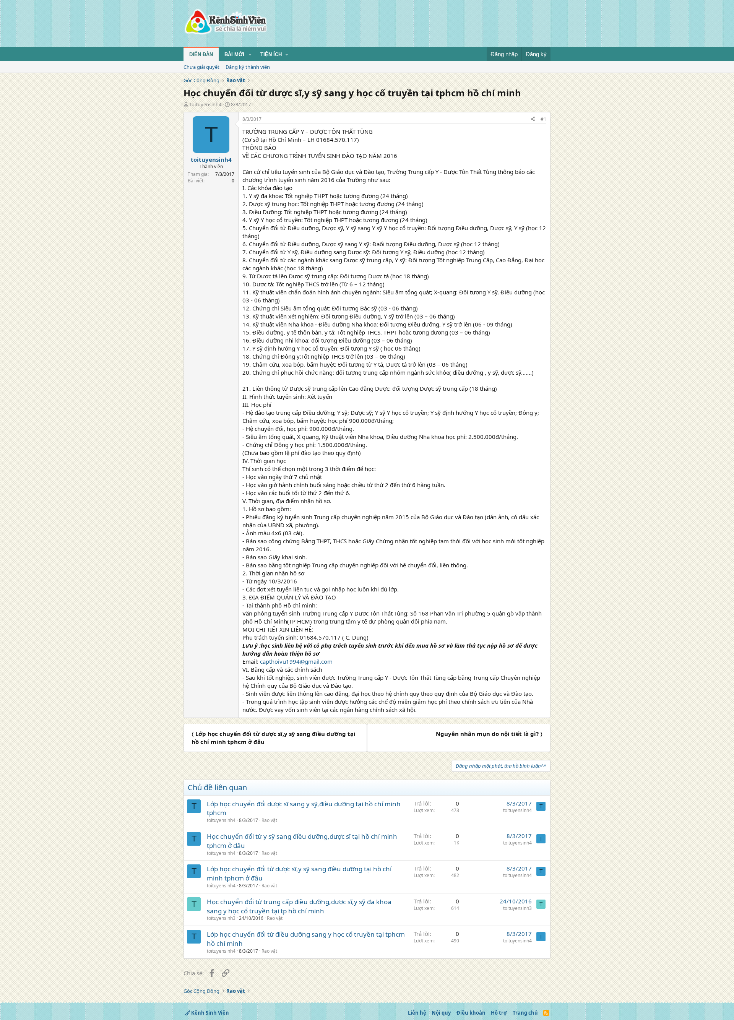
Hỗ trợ (499, 1012)
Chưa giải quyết (201, 66)
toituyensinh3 (221, 918)
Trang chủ (525, 1012)
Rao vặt (269, 820)
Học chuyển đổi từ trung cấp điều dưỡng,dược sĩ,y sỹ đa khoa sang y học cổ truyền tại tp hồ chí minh (299, 906)
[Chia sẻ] (533, 119)
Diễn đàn (201, 54)
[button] (250, 54)
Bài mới (234, 54)
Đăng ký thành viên (248, 66)
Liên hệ (417, 1012)
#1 (543, 119)
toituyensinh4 (205, 104)
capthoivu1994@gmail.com (296, 661)
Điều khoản (471, 1012)
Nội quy (441, 1012)
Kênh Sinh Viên (209, 1012)
